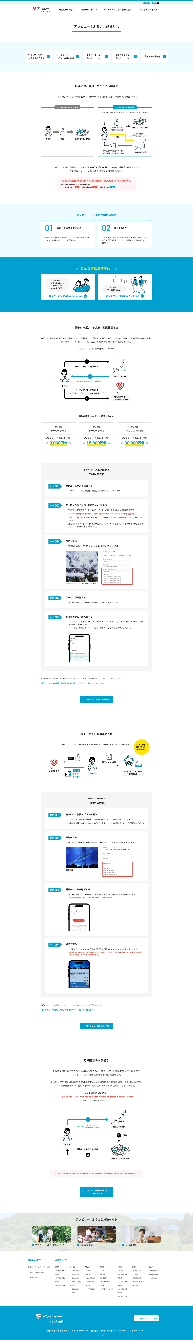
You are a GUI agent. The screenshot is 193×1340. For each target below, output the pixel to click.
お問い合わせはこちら (148, 1318)
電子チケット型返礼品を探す (97, 1026)
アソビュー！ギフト (136, 1330)
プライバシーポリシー (79, 1330)
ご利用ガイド (51, 1330)
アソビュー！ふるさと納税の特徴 (67, 56)
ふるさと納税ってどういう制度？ (38, 56)
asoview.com (120, 1330)
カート (155, 3)
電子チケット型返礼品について (125, 56)
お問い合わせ (106, 1330)
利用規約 (95, 1330)
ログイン (146, 3)
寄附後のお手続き (154, 56)
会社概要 (63, 1330)
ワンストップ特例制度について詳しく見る (97, 1191)
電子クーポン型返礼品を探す (97, 699)
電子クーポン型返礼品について (96, 56)
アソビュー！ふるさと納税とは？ (118, 9)
